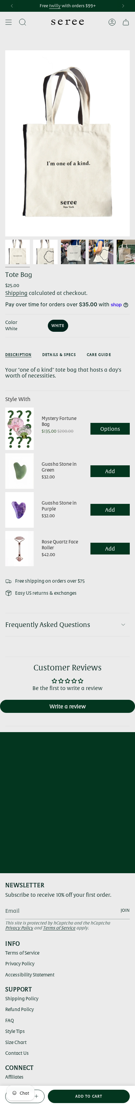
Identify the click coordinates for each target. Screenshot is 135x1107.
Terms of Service (59, 927)
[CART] (126, 22)
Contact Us (17, 1053)
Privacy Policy (19, 927)
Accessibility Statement (29, 974)
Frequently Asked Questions (47, 624)
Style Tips (15, 1031)
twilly (55, 5)
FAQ (9, 1020)
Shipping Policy (21, 998)
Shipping (16, 293)
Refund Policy (19, 1009)
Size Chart (16, 1042)
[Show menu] (8, 22)
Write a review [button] (67, 706)
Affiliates (14, 1077)
